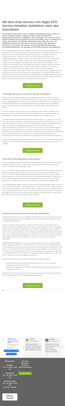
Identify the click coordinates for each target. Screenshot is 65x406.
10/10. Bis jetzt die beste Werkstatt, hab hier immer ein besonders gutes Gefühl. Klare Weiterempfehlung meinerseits (33, 346)
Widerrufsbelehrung (25, 367)
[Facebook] (35, 361)
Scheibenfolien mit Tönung (10, 243)
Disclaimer (25, 365)
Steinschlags (15, 172)
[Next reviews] (63, 346)
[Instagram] (38, 361)
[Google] (40, 364)
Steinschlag (11, 101)
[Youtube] (41, 361)
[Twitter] (45, 361)
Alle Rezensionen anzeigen (11, 350)
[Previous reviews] (23, 346)
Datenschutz (25, 363)
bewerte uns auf (11, 354)
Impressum (25, 361)
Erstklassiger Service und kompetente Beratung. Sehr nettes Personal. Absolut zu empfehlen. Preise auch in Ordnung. (52, 347)
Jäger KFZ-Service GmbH (13, 341)
